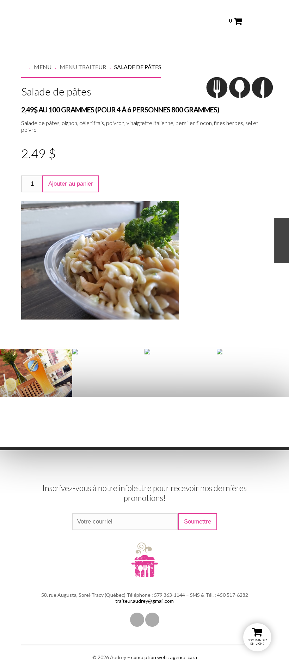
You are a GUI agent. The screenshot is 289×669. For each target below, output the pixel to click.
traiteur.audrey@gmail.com (144, 601)
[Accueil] (27, 66)
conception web (149, 657)
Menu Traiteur (83, 66)
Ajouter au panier (70, 183)
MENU (42, 66)
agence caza (183, 657)
